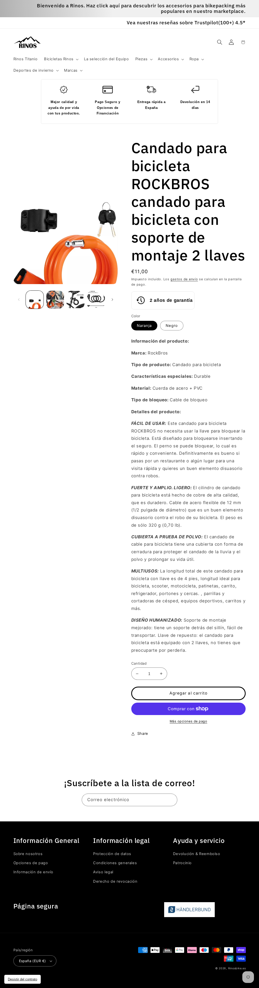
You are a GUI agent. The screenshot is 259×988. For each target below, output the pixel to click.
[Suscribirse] (171, 800)
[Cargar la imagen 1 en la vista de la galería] (35, 299)
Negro (172, 325)
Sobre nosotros (28, 854)
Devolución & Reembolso (196, 854)
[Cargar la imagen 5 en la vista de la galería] (96, 299)
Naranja (144, 325)
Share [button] (142, 733)
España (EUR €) (32, 961)
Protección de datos (112, 854)
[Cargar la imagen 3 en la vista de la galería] (55, 299)
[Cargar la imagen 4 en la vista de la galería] (75, 299)
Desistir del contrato (22, 979)
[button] (61, 59)
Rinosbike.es (237, 968)
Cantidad (139, 663)
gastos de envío (184, 279)
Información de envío (33, 872)
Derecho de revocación (115, 881)
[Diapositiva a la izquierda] (19, 299)
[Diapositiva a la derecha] (112, 299)
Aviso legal (103, 872)
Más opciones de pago (188, 721)
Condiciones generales (115, 863)
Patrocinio (182, 863)
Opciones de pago (30, 863)
